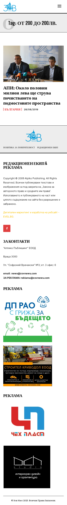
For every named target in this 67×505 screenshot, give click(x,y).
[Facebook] (6, 228)
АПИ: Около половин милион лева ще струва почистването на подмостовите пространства (31, 95)
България (12, 109)
